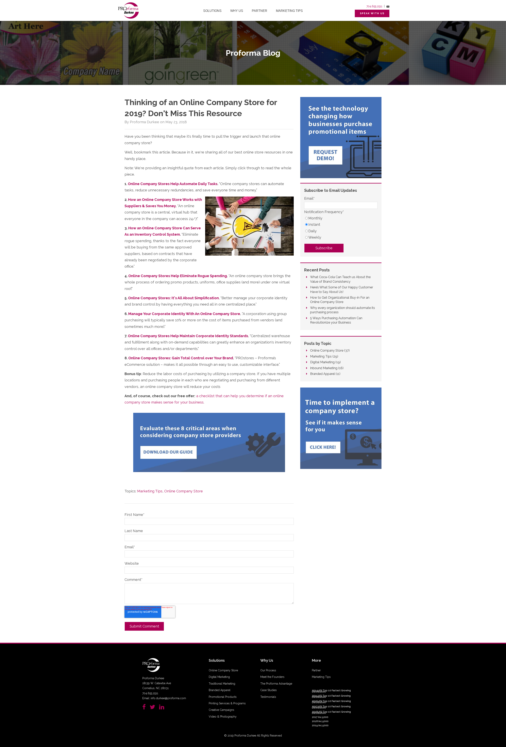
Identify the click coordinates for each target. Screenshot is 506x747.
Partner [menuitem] (259, 10)
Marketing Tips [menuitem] (289, 10)
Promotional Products (223, 696)
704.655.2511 (374, 6)
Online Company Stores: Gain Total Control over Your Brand (180, 358)
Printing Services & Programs (227, 703)
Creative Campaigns (221, 709)
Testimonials (268, 696)
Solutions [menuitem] (212, 10)
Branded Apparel (325, 374)
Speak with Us (372, 13)
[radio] (341, 218)
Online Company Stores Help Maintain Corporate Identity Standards (188, 336)
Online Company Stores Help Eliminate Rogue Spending (177, 276)
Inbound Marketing (327, 368)
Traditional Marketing (222, 683)
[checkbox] (341, 228)
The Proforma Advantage (276, 683)
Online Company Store (183, 491)
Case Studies (268, 690)
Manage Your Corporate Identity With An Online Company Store (184, 314)
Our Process (268, 670)
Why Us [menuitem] (236, 10)
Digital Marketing (325, 362)
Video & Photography (223, 716)
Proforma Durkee (144, 122)
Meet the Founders (272, 676)
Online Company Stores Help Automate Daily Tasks (172, 184)
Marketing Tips (149, 491)
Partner (316, 670)
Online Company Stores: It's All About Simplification (173, 298)
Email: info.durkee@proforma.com (164, 698)
